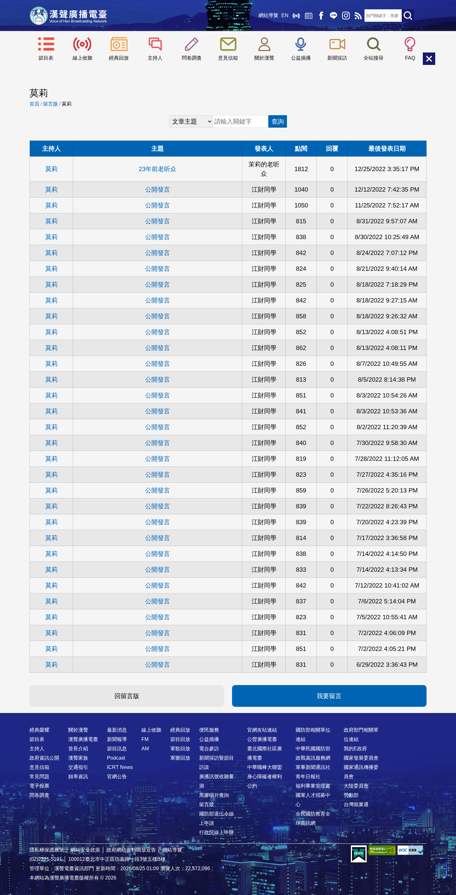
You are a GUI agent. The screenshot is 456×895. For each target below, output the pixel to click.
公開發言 (157, 189)
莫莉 (51, 169)
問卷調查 (192, 58)
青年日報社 (308, 776)
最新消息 (117, 730)
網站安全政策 (85, 849)
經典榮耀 (39, 730)
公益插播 (301, 58)
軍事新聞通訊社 (313, 767)
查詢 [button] (277, 121)
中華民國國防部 (313, 748)
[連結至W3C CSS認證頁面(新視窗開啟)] (411, 850)
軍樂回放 (180, 758)
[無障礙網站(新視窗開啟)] (382, 850)
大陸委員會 (356, 785)
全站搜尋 (373, 58)
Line (333, 15)
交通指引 (78, 767)
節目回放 (180, 739)
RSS (358, 15)
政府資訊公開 (44, 758)
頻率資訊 (78, 776)
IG (346, 15)
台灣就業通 (356, 804)
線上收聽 (296, 15)
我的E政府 (355, 748)
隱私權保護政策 (46, 849)
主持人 (155, 58)
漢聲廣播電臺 (68, 15)
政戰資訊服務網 (313, 758)
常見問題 (39, 776)
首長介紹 (78, 748)
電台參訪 (209, 748)
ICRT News (120, 767)
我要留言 (329, 696)
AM (145, 748)
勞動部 (351, 795)
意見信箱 (228, 58)
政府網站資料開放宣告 (131, 849)
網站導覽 (268, 15)
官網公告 (117, 776)
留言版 (50, 104)
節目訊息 (117, 748)
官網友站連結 (262, 730)
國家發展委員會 (361, 758)
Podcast (116, 758)
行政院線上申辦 (216, 832)
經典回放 (308, 15)
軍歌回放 (180, 748)
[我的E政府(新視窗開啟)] (359, 854)
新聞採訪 (337, 58)
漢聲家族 (78, 758)
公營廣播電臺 (262, 739)
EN (284, 15)
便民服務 (209, 730)
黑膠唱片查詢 (214, 795)
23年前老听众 (158, 169)
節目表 (45, 58)
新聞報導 (117, 739)
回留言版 (126, 696)
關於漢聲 (264, 58)
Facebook (321, 15)
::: (228, 717)
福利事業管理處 (313, 785)
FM (145, 739)
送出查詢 (408, 15)
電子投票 (39, 785)
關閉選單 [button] (429, 58)
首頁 (34, 104)
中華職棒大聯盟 (264, 767)
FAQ (410, 58)
